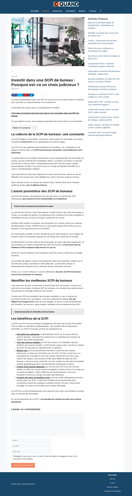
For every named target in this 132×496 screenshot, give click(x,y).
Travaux (92, 11)
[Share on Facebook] (14, 95)
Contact (112, 483)
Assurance (57, 11)
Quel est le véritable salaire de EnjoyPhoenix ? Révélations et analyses (101, 25)
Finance (45, 11)
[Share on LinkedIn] (31, 95)
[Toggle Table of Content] (33, 127)
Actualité (35, 11)
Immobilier (70, 11)
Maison (82, 11)
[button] (100, 11)
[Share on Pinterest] (25, 95)
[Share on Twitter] (20, 95)
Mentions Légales (112, 487)
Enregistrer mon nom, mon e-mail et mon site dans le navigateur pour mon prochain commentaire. (45, 457)
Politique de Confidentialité (112, 491)
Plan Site (112, 479)
